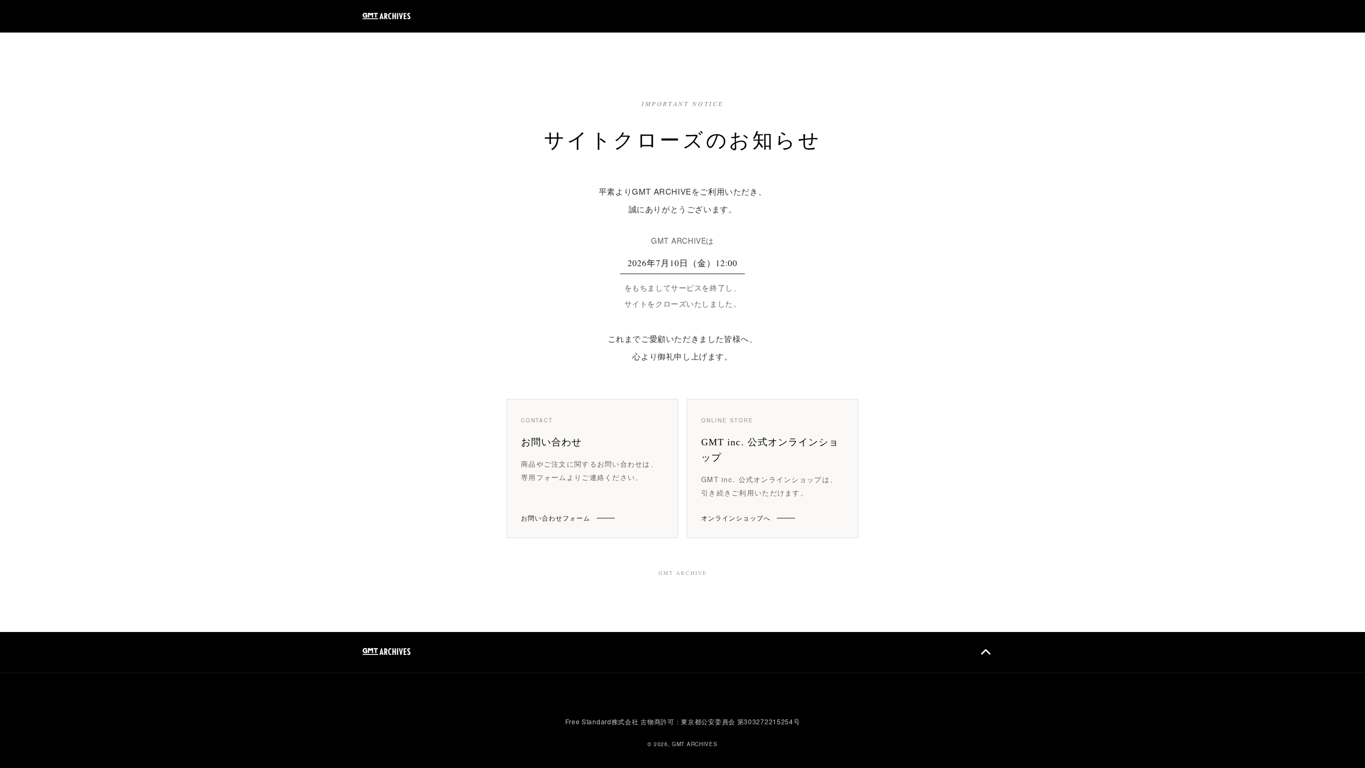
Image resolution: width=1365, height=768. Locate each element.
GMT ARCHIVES (694, 744)
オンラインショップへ (735, 517)
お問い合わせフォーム (555, 517)
